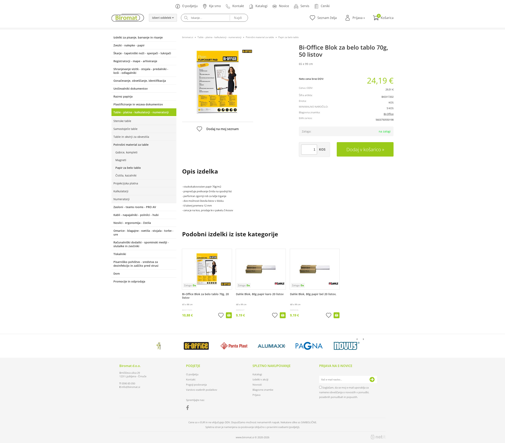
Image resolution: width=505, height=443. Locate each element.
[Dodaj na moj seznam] (221, 315)
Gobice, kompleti (126, 152)
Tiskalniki (119, 254)
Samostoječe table (125, 129)
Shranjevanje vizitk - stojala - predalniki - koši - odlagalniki (140, 71)
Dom (116, 273)
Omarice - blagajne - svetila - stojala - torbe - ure (143, 232)
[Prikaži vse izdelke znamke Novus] (346, 346)
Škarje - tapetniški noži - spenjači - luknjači (142, 53)
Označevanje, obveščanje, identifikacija (139, 81)
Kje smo (215, 6)
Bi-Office (389, 114)
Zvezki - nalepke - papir (129, 45)
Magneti (120, 160)
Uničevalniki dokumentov (130, 88)
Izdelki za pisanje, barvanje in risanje (138, 37)
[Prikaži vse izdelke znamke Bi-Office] (196, 346)
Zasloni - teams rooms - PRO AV (134, 207)
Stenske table (122, 121)
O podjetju (190, 6)
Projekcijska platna (125, 183)
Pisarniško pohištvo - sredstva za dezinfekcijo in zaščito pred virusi (135, 263)
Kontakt (238, 6)
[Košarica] (383, 18)
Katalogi (261, 6)
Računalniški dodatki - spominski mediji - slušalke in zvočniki (141, 244)
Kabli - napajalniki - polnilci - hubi (136, 215)
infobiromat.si (130, 387)
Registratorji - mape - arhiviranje (135, 61)
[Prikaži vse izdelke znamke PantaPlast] (234, 346)
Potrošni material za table (131, 144)
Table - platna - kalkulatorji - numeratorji (141, 112)
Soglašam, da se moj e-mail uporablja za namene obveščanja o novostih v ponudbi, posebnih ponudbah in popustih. (344, 392)
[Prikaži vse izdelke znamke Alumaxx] (271, 346)
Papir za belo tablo (128, 168)
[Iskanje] (239, 18)
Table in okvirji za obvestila (131, 137)
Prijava (359, 18)
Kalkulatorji (120, 191)
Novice (284, 6)
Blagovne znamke (262, 389)
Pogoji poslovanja (196, 384)
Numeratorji (121, 199)
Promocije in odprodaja (129, 281)
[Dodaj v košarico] (229, 315)
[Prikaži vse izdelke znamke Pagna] (309, 346)
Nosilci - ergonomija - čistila (132, 223)
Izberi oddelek (162, 18)
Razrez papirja (123, 96)
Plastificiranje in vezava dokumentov (138, 104)
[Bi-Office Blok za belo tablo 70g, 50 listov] (217, 82)
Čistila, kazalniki (126, 175)
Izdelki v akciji (260, 379)
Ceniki (325, 6)
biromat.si (187, 37)
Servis (304, 6)
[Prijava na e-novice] (372, 379)
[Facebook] (188, 408)
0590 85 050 (128, 383)
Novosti (257, 384)
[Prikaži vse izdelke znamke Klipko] (158, 346)
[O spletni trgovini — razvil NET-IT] (378, 437)
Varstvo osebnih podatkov (201, 389)
